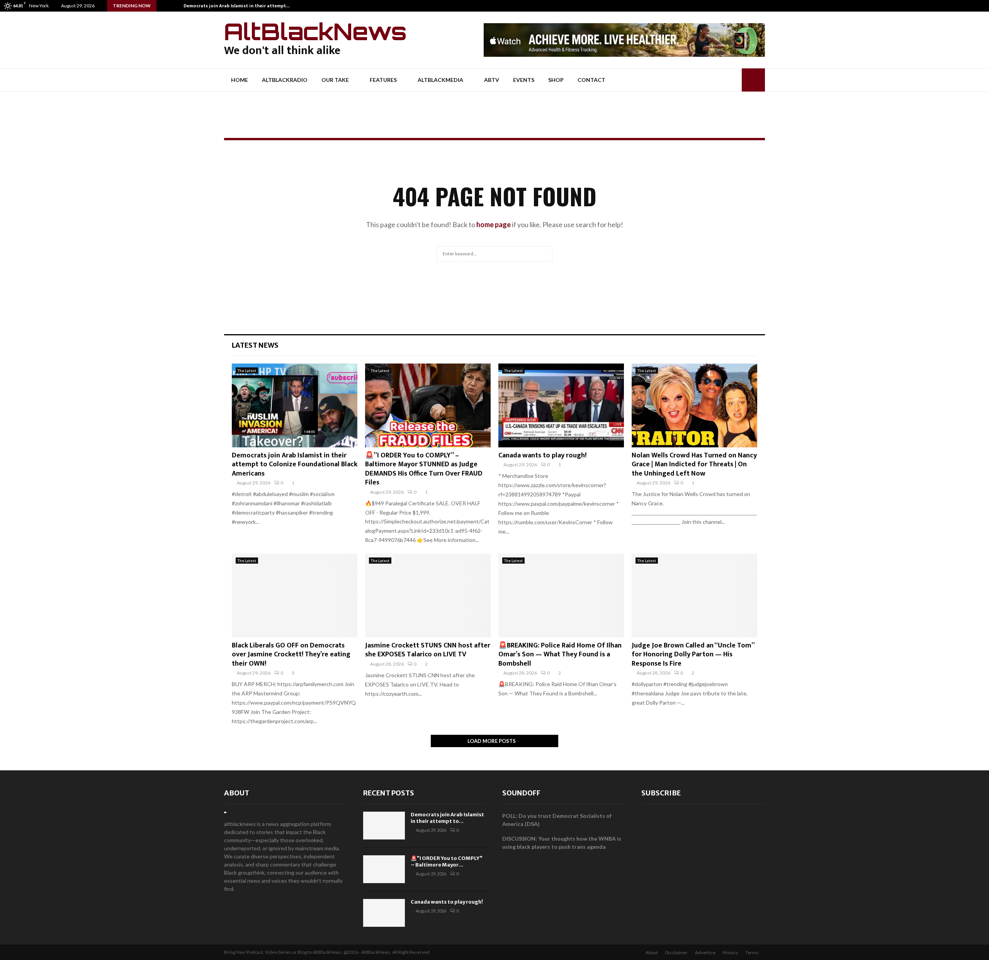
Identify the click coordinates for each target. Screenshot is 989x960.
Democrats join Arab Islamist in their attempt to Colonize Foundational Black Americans (294, 464)
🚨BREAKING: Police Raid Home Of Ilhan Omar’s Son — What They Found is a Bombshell (560, 654)
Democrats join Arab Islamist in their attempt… (237, 6)
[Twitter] (975, 6)
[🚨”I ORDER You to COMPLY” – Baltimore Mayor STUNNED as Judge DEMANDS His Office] (428, 405)
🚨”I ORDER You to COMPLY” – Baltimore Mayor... (447, 861)
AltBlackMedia (440, 79)
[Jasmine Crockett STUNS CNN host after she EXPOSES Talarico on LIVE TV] (428, 595)
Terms (752, 952)
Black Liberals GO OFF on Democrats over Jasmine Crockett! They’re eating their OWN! (291, 654)
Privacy (730, 952)
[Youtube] (983, 6)
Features (383, 79)
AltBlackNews (315, 31)
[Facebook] (967, 6)
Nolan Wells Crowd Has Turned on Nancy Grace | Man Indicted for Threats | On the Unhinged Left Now (694, 464)
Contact (591, 79)
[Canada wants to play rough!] (561, 405)
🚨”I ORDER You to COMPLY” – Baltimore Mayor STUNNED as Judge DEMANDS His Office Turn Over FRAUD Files (424, 469)
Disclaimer (676, 952)
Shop (556, 79)
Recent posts (388, 792)
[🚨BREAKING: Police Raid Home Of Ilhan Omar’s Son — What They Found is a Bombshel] (561, 595)
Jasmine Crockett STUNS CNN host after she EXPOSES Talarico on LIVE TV (427, 650)
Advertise (705, 952)
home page (493, 224)
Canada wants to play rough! (542, 455)
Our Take (335, 79)
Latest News (255, 345)
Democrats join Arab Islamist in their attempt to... (447, 817)
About (236, 792)
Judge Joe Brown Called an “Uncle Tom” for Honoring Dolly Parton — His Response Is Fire (693, 654)
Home (239, 79)
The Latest (247, 370)
